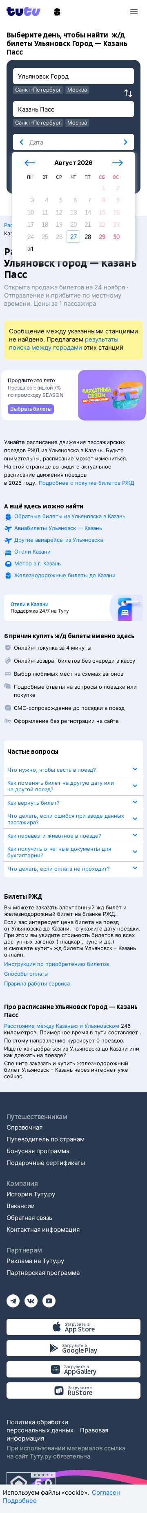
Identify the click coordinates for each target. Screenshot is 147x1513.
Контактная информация (43, 1229)
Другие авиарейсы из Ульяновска (58, 539)
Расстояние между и (61, 1026)
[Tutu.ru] (26, 11)
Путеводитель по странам (46, 1139)
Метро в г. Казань (37, 563)
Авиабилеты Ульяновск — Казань (58, 528)
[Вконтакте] (31, 1298)
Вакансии (21, 1206)
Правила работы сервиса (37, 983)
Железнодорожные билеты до (65, 575)
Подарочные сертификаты (46, 1163)
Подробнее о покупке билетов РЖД (86, 483)
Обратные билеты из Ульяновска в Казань (69, 516)
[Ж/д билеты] (57, 12)
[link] (31, 409)
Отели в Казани (30, 604)
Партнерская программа (43, 1273)
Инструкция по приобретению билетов (56, 964)
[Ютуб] (49, 1298)
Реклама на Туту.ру (35, 1261)
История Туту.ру (31, 1194)
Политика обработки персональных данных (40, 1426)
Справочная (24, 1127)
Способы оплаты (26, 973)
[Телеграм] (13, 1298)
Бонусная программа (38, 1151)
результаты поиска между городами (63, 343)
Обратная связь (29, 1218)
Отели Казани (32, 551)
